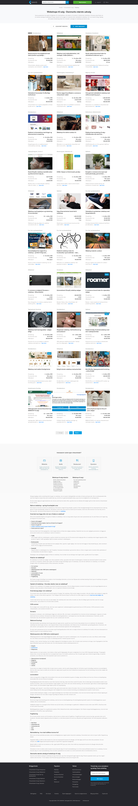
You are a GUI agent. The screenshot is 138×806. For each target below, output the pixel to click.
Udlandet (76, 487)
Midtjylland (76, 481)
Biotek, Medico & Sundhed (59, 480)
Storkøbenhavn (77, 486)
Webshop (56, 769)
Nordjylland (76, 483)
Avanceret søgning (61, 26)
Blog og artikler (94, 793)
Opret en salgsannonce (81, 793)
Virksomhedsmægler (77, 774)
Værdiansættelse (76, 772)
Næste (77, 433)
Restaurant (56, 782)
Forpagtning (75, 784)
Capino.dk (105, 793)
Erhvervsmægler (76, 777)
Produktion (56, 772)
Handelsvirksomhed (57, 484)
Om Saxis (48, 793)
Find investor (75, 786)
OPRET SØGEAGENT (80, 26)
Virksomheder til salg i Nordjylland (37, 769)
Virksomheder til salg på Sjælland (37, 778)
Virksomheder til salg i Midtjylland (37, 772)
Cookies (56, 793)
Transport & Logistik (57, 490)
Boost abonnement (76, 769)
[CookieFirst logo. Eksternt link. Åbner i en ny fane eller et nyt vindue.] (52, 396)
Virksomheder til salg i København (37, 781)
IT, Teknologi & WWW (58, 487)
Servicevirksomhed (57, 489)
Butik (55, 779)
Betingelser (33, 793)
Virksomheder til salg (68, 7)
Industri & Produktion (58, 486)
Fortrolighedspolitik (81, 394)
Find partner (75, 782)
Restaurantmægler (76, 779)
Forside (60, 7)
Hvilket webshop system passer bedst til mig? (43, 526)
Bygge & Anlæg (56, 481)
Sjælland (76, 484)
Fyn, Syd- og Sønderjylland (80, 480)
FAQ (41, 793)
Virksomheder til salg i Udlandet (36, 783)
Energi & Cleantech (57, 483)
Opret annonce (82, 2)
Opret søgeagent (66, 793)
